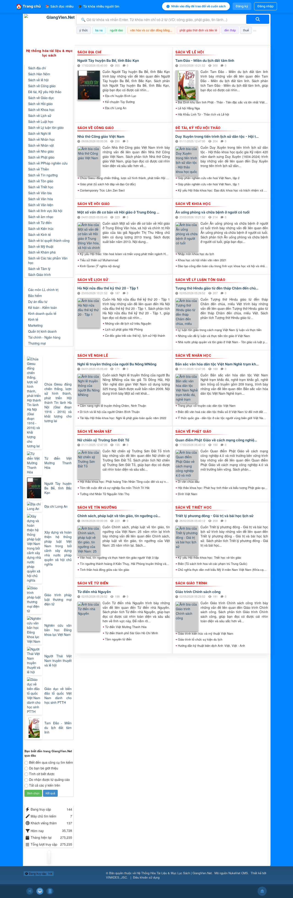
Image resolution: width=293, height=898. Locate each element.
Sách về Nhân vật (41, 145)
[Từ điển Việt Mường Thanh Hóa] (34, 462)
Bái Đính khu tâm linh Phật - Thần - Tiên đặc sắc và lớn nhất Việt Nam (223, 102)
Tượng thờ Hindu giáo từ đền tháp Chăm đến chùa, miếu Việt (217, 288)
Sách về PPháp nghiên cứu (48, 163)
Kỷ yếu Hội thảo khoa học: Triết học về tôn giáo (209, 558)
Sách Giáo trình (39, 274)
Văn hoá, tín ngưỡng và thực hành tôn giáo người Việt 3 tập (119, 558)
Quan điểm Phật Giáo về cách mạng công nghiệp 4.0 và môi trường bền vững (217, 440)
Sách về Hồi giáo (40, 103)
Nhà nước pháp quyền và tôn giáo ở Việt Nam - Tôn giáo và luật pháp (223, 342)
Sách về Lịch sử (39, 115)
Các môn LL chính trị (43, 289)
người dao (116, 30)
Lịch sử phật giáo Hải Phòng (124, 329)
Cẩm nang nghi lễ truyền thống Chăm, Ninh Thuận (113, 406)
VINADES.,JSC (116, 877)
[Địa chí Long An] (34, 506)
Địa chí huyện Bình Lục (120, 96)
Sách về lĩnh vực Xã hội (45, 210)
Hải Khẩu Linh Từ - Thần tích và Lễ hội (203, 114)
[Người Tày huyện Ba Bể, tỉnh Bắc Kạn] (34, 487)
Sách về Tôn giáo (40, 181)
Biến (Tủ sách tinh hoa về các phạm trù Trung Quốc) (212, 564)
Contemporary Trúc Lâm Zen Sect (102, 190)
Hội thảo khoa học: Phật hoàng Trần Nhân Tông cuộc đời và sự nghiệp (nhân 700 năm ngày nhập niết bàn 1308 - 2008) (125, 482)
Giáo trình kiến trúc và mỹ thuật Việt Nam (205, 633)
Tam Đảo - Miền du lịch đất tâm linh (204, 60)
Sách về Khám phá (42, 252)
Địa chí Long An (115, 108)
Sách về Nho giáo (41, 151)
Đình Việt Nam (187, 494)
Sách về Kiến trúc (41, 228)
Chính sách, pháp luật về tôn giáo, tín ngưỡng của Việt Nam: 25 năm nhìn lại (119, 516)
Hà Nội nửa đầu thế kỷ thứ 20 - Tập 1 (107, 288)
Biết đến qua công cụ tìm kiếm (51, 762)
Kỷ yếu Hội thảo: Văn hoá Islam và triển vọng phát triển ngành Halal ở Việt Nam (125, 254)
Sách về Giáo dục (41, 97)
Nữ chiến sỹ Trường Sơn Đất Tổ (103, 440)
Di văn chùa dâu (188, 482)
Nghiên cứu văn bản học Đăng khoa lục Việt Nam (58, 630)
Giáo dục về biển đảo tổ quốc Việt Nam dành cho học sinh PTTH (58, 695)
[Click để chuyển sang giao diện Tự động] (29, 891)
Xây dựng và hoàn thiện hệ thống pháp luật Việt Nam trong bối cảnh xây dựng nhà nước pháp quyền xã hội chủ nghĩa (58, 548)
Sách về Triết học (40, 187)
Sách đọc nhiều (59, 6)
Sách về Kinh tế (39, 234)
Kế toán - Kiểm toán (42, 307)
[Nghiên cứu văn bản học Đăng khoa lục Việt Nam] (34, 630)
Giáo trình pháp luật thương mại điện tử (58, 599)
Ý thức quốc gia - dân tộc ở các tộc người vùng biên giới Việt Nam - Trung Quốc (223, 418)
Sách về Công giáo (42, 86)
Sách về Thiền (38, 169)
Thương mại (37, 343)
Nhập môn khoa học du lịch (196, 254)
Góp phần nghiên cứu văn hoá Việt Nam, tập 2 (208, 178)
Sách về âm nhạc (40, 216)
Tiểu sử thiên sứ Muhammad (99, 260)
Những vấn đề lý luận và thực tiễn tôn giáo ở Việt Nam (214, 336)
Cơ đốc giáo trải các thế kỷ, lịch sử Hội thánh (135, 336)
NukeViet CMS (238, 873)
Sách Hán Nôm (39, 74)
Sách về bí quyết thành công (49, 240)
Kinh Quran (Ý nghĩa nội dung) (100, 266)
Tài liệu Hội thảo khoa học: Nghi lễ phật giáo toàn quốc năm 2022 (123, 418)
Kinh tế (33, 319)
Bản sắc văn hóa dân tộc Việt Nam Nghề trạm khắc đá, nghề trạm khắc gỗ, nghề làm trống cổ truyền (217, 364)
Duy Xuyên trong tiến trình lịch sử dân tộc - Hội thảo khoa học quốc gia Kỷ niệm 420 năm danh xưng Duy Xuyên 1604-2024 (217, 136)
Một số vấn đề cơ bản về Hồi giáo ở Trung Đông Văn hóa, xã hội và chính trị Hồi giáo (119, 212)
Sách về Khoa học (41, 109)
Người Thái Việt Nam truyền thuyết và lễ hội (58, 660)
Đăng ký (242, 6)
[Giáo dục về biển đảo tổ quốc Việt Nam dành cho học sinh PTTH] (34, 695)
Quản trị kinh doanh (42, 331)
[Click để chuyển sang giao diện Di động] (49, 891)
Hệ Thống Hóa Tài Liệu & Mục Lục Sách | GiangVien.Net (174, 873)
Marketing (35, 325)
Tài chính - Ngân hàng (44, 337)
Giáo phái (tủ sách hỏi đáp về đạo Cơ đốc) (108, 184)
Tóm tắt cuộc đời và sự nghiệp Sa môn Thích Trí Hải (114, 488)
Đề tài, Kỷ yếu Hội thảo (44, 91)
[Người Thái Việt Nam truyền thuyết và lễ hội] (34, 660)
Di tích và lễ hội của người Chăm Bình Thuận (110, 412)
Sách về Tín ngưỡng (43, 175)
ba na (99, 30)
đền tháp (230, 30)
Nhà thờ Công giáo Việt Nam (100, 136)
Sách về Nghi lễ (39, 133)
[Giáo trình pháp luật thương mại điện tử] (34, 599)
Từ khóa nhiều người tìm (98, 6)
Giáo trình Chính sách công (197, 592)
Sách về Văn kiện (40, 204)
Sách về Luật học (40, 121)
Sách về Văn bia (40, 193)
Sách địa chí (37, 68)
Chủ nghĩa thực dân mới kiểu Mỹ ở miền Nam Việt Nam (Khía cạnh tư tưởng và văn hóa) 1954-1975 (223, 570)
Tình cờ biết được (41, 773)
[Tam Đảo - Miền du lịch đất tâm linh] (34, 727)
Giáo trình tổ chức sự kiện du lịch (200, 639)
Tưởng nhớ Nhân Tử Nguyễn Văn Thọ (104, 494)
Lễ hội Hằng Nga (189, 108)
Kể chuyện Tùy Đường (120, 102)
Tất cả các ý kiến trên (44, 785)
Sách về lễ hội (38, 80)
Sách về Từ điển (40, 222)
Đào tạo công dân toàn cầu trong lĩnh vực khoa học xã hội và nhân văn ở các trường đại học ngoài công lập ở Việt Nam (223, 266)
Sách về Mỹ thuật (40, 246)
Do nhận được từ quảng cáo (49, 779)
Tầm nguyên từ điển (118, 639)
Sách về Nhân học (41, 139)
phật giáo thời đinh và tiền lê (198, 30)
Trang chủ (28, 6)
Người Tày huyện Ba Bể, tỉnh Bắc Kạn (108, 60)
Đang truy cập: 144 (40, 873)
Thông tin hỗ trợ (255, 40)
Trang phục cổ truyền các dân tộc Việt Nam (207, 406)
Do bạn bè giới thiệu (43, 768)
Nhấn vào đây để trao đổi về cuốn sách (198, 6)
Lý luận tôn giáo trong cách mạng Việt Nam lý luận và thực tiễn (219, 330)
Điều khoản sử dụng (146, 877)
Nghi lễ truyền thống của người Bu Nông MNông (116, 364)
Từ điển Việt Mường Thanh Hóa (125, 627)
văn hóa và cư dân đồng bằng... (151, 30)
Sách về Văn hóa (40, 199)
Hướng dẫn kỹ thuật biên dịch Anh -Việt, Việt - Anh (211, 646)
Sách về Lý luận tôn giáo (46, 127)
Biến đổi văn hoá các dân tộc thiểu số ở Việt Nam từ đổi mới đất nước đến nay (223, 412)
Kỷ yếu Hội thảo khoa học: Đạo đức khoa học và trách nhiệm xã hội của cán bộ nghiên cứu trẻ (223, 190)
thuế (246, 30)
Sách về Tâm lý (39, 268)
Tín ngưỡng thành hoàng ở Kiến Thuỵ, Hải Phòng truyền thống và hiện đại (125, 564)
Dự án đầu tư (37, 301)
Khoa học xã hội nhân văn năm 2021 (202, 260)
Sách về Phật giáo (41, 157)
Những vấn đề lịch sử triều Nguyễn (128, 323)
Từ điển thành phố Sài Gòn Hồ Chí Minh (131, 633)
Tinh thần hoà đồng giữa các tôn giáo (104, 570)
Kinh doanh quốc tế (42, 313)
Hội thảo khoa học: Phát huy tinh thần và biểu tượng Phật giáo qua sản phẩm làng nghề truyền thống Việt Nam (223, 488)
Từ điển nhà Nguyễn (94, 592)
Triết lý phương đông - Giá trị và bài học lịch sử (214, 516)
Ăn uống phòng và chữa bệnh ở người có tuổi (212, 212)
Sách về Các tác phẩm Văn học (48, 260)
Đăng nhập (266, 6)
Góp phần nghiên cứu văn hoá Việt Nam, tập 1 (208, 184)
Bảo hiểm (35, 295)
